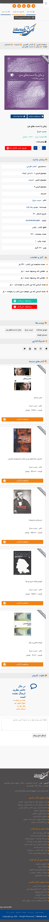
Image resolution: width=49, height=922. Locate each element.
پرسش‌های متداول (40, 811)
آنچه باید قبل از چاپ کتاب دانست (35, 844)
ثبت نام (30, 12)
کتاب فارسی (28, 44)
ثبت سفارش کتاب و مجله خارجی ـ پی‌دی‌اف (32, 805)
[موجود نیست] (25, 82)
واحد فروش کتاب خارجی (39, 798)
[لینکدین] (24, 6)
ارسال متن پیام (39, 735)
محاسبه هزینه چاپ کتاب (38, 836)
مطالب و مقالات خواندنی (38, 873)
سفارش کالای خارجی (40, 816)
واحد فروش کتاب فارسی (39, 882)
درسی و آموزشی (41, 895)
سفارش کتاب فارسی (40, 886)
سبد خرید (5, 12)
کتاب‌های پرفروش (40, 892)
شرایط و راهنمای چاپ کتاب (37, 853)
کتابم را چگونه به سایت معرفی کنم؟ (34, 901)
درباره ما (31, 912)
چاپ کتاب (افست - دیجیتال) (37, 850)
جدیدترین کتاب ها (40, 898)
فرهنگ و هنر (42, 867)
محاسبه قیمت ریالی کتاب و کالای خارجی (33, 808)
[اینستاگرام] (29, 6)
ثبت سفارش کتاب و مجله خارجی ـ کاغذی (33, 802)
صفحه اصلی (41, 44)
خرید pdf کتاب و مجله (39, 822)
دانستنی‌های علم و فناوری (38, 870)
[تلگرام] (33, 6)
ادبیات (17, 44)
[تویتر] (14, 6)
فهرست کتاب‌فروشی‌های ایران (36, 889)
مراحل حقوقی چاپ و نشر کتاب (36, 841)
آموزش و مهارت (41, 864)
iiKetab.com (41, 916)
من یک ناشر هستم (40, 847)
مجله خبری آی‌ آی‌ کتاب (39, 860)
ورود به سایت (18, 12)
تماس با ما (10, 912)
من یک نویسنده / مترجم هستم (36, 839)
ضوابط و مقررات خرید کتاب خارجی (35, 819)
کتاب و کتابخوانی (41, 875)
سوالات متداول (21, 912)
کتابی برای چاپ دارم (40, 833)
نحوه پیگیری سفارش (39, 813)
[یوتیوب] (19, 6)
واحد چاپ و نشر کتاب (39, 829)
